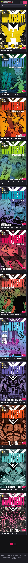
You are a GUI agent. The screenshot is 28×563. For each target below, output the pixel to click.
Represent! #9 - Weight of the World (11, 314)
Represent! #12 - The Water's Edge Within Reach (13, 182)
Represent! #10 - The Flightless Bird (11, 271)
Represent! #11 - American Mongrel (11, 227)
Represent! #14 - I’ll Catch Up (9, 94)
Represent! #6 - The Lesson (9, 446)
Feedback (11, 560)
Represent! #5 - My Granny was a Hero (12, 489)
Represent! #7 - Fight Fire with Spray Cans (13, 402)
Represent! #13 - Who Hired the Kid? (11, 138)
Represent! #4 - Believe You (9, 533)
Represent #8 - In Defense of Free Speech (13, 358)
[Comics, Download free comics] (10, 2)
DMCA (17, 560)
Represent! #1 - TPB (6, 50)
